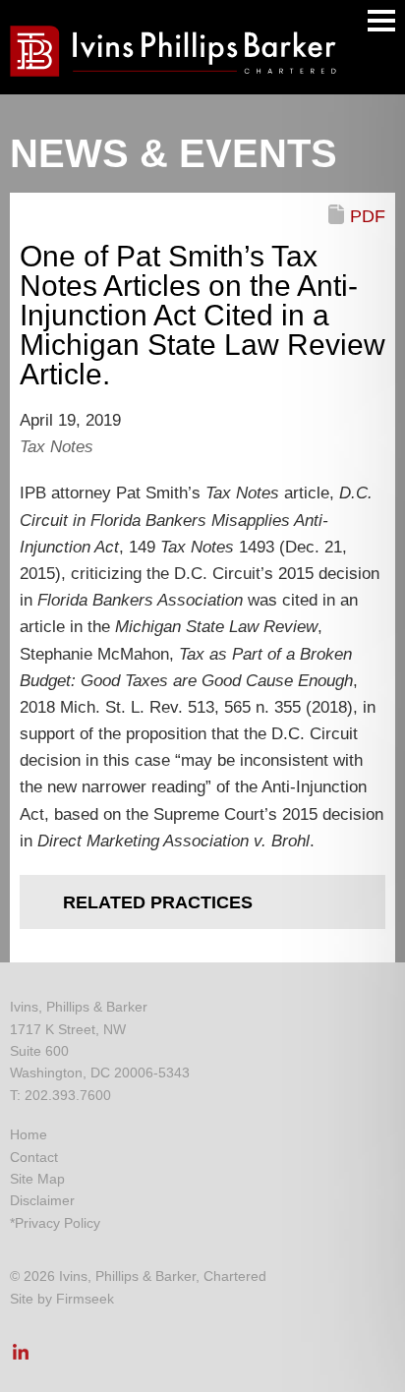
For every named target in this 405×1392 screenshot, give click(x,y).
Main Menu (381, 20)
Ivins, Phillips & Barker (78, 1007)
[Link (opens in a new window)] (20, 1357)
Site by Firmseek (62, 1298)
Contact (34, 1157)
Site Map (37, 1179)
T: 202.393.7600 (60, 1095)
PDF (367, 216)
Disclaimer (42, 1200)
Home (28, 1134)
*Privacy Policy (55, 1223)
